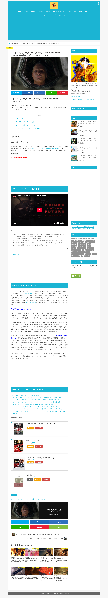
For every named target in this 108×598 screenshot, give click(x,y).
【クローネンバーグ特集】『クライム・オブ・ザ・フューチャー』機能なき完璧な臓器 (36, 397)
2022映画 (14, 494)
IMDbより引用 (16, 254)
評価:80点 (20, 119)
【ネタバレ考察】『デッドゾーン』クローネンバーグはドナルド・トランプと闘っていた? (37, 409)
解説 (82, 255)
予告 (92, 248)
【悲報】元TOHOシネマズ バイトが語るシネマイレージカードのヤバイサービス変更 (87, 148)
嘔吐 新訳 (29, 475)
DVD (86, 238)
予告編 (72, 250)
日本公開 (76, 251)
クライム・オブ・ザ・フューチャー (50, 496)
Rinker (33, 442)
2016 (76, 238)
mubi (92, 238)
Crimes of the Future (16, 496)
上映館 (88, 248)
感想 (89, 250)
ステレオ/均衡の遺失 (28, 293)
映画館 (80, 11)
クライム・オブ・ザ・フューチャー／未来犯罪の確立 (45, 148)
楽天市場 (38, 427)
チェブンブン (74, 244)
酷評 (88, 255)
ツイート (73, 112)
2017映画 (40, 11)
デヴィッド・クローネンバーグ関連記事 (28, 128)
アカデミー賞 (91, 240)
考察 (79, 255)
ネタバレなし (74, 246)
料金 (93, 250)
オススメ (73, 242)
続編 (75, 255)
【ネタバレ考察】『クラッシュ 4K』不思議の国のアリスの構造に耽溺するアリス (35, 406)
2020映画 (19, 11)
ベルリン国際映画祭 (81, 248)
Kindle (30, 479)
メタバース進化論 (31, 302)
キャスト (87, 242)
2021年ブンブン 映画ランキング (58, 15)
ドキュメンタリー (82, 244)
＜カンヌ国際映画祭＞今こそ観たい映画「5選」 (25, 395)
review (76, 240)
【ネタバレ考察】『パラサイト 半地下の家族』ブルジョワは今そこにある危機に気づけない (87, 140)
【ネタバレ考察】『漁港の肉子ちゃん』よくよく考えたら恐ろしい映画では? (87, 157)
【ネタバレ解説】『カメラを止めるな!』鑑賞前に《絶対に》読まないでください (86, 123)
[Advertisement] (54, 28)
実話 (83, 250)
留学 (72, 255)
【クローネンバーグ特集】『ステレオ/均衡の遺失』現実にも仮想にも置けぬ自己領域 (36, 399)
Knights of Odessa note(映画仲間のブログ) (83, 227)
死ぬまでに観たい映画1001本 (59, 11)
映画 (81, 251)
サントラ (92, 242)
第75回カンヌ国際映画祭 (41, 499)
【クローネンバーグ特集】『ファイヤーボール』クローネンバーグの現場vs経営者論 (36, 402)
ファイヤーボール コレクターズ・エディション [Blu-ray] (42, 423)
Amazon (30, 427)
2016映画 (48, 11)
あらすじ (85, 240)
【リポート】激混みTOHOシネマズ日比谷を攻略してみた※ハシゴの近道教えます (87, 132)
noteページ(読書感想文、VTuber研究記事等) (83, 99)
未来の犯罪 (30, 499)
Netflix (72, 240)
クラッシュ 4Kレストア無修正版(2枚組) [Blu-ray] (40, 458)
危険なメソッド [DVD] (32, 440)
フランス (89, 246)
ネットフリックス (82, 246)
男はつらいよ (88, 253)
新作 (72, 251)
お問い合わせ (45, 15)
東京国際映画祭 (86, 251)
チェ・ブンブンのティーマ (53, 593)
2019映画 (26, 11)
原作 (80, 250)
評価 (85, 255)
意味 (86, 250)
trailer (80, 240)
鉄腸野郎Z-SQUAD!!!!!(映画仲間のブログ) (83, 228)
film (89, 238)
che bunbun (80, 238)
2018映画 (33, 11)
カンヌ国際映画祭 (80, 242)
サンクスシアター (72, 11)
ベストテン (73, 248)
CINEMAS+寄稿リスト (77, 96)
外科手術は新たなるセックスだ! (26, 125)
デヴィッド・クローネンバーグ (19, 499)
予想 (76, 250)
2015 (72, 238)
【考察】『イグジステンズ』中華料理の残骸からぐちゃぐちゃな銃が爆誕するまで (35, 404)
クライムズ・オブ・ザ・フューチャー (32, 496)
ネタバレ (89, 244)
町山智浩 (94, 253)
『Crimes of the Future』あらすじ (26, 122)
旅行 (86, 11)
